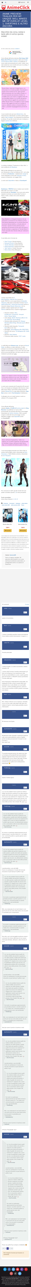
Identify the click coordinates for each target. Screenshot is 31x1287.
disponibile (11, 180)
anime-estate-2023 (6, 505)
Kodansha (6, 503)
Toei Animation (16, 393)
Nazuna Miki (9, 61)
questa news (9, 120)
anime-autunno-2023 (15, 505)
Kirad (5, 694)
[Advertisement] (15, 586)
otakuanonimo (7, 659)
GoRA (13, 408)
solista (5, 608)
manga (24, 173)
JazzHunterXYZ (8, 728)
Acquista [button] (8, 530)
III (15, 499)
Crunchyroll (12, 503)
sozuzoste (6, 746)
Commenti (17, 48)
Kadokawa (18, 503)
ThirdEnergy (7, 767)
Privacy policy (23, 1284)
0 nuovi (27, 604)
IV (17, 499)
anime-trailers (25, 503)
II (16, 492)
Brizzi (5, 625)
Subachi (15, 61)
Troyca (22, 505)
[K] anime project (19, 408)
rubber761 (6, 642)
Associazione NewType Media (12, 1278)
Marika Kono (20, 114)
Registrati (22, 2)
